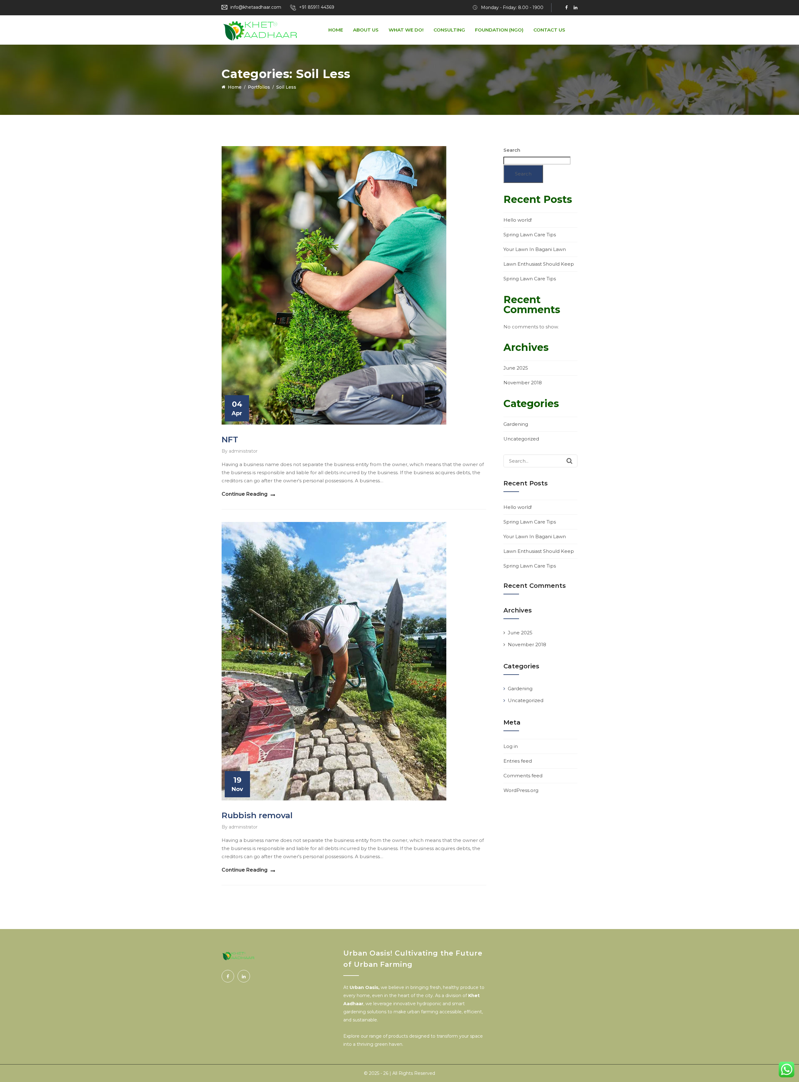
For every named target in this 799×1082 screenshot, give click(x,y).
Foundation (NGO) (499, 30)
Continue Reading (244, 494)
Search (511, 150)
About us (366, 30)
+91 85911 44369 (316, 7)
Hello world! (517, 220)
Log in (510, 746)
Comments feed (522, 776)
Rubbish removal (257, 815)
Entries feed (517, 761)
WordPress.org (520, 790)
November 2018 (522, 383)
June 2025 (515, 368)
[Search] (569, 461)
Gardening (515, 424)
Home (335, 30)
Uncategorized (521, 439)
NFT (230, 440)
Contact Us (549, 30)
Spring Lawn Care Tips (529, 235)
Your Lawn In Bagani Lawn (534, 249)
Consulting (449, 30)
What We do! (406, 30)
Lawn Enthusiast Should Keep (538, 264)
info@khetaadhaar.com (255, 7)
